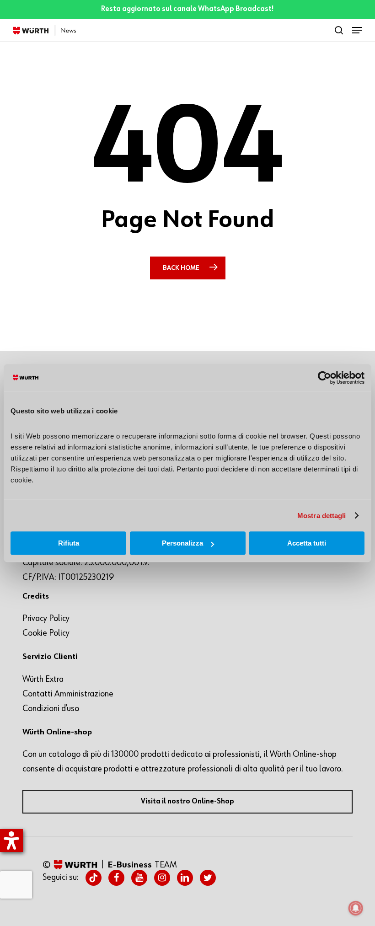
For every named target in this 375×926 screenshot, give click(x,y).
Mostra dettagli (321, 515)
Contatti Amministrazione (67, 693)
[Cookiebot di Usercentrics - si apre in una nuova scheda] (324, 378)
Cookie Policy (46, 632)
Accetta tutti (306, 543)
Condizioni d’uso (50, 708)
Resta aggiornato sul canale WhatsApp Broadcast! (187, 9)
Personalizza (182, 543)
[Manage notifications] (355, 908)
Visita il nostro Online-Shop (187, 801)
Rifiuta (68, 543)
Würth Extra (43, 679)
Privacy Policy (46, 618)
